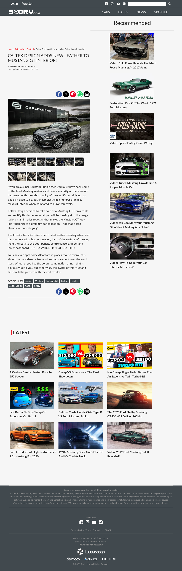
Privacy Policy (77, 530)
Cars (106, 12)
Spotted (161, 12)
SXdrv (37, 286)
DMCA (108, 530)
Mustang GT (52, 281)
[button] (59, 94)
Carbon (64, 281)
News (141, 12)
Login (14, 3)
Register (27, 3)
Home (10, 49)
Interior (28, 281)
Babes (123, 12)
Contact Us (98, 530)
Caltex (28, 286)
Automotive (20, 49)
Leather (74, 281)
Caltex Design (15, 286)
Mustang (39, 281)
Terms (88, 530)
